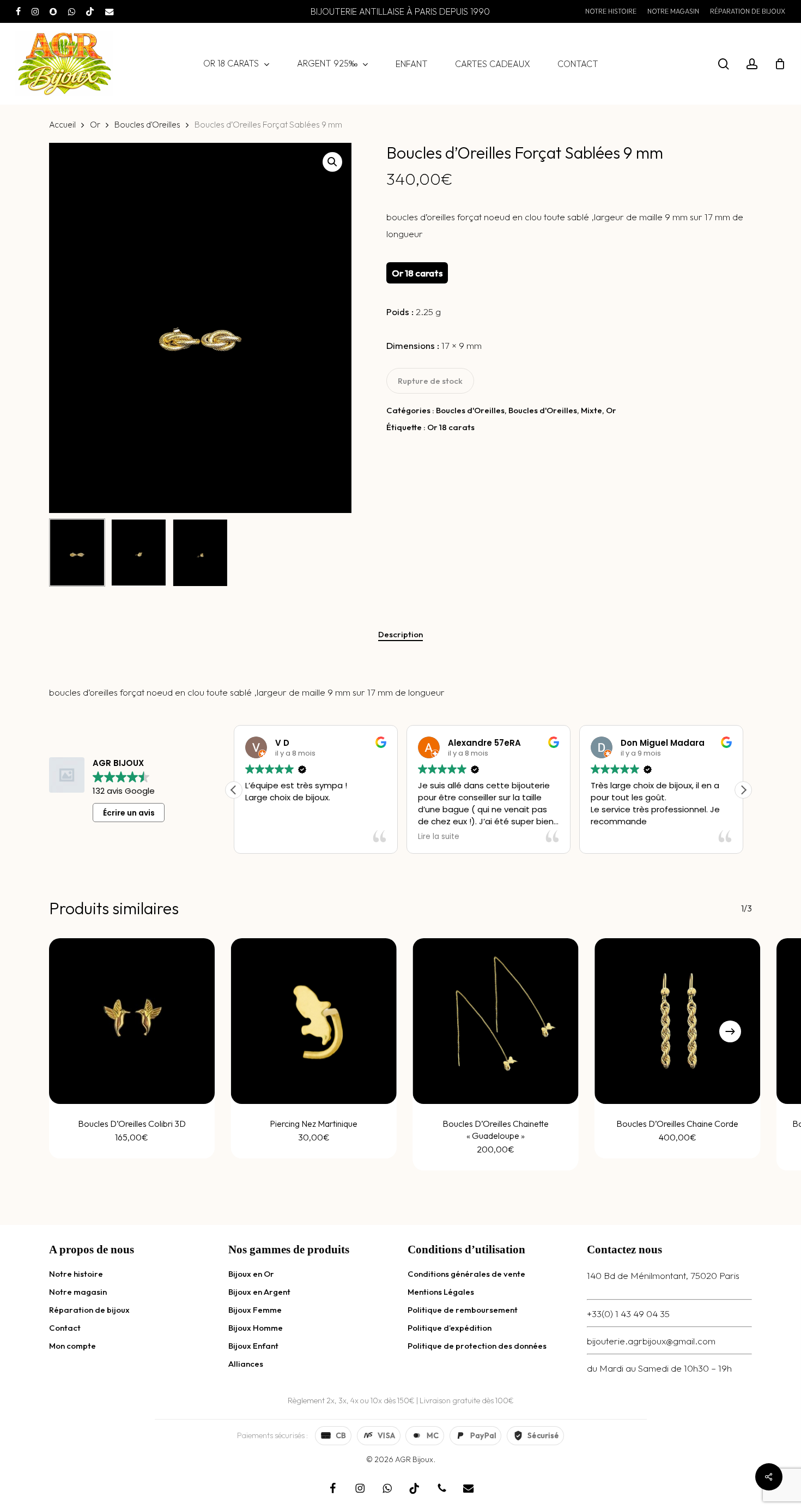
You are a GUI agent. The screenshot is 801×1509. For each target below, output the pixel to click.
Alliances (245, 1364)
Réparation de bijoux (89, 1310)
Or (95, 124)
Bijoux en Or (251, 1274)
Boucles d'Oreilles (147, 124)
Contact (65, 1328)
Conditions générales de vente (466, 1274)
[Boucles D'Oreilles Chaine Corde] (677, 1021)
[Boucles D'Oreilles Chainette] (496, 1021)
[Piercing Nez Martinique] (314, 1021)
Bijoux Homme (255, 1328)
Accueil (62, 124)
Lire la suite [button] (438, 837)
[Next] (730, 1031)
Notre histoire (76, 1274)
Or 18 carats (451, 427)
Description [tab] (400, 634)
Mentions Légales (441, 1292)
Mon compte (72, 1346)
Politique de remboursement (463, 1310)
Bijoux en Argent (259, 1292)
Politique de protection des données (477, 1346)
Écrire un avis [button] (129, 812)
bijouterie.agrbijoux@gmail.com (651, 1341)
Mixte (591, 410)
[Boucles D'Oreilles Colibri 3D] (132, 1021)
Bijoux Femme (255, 1310)
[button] (332, 162)
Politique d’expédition (449, 1328)
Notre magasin (78, 1292)
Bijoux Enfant (253, 1346)
